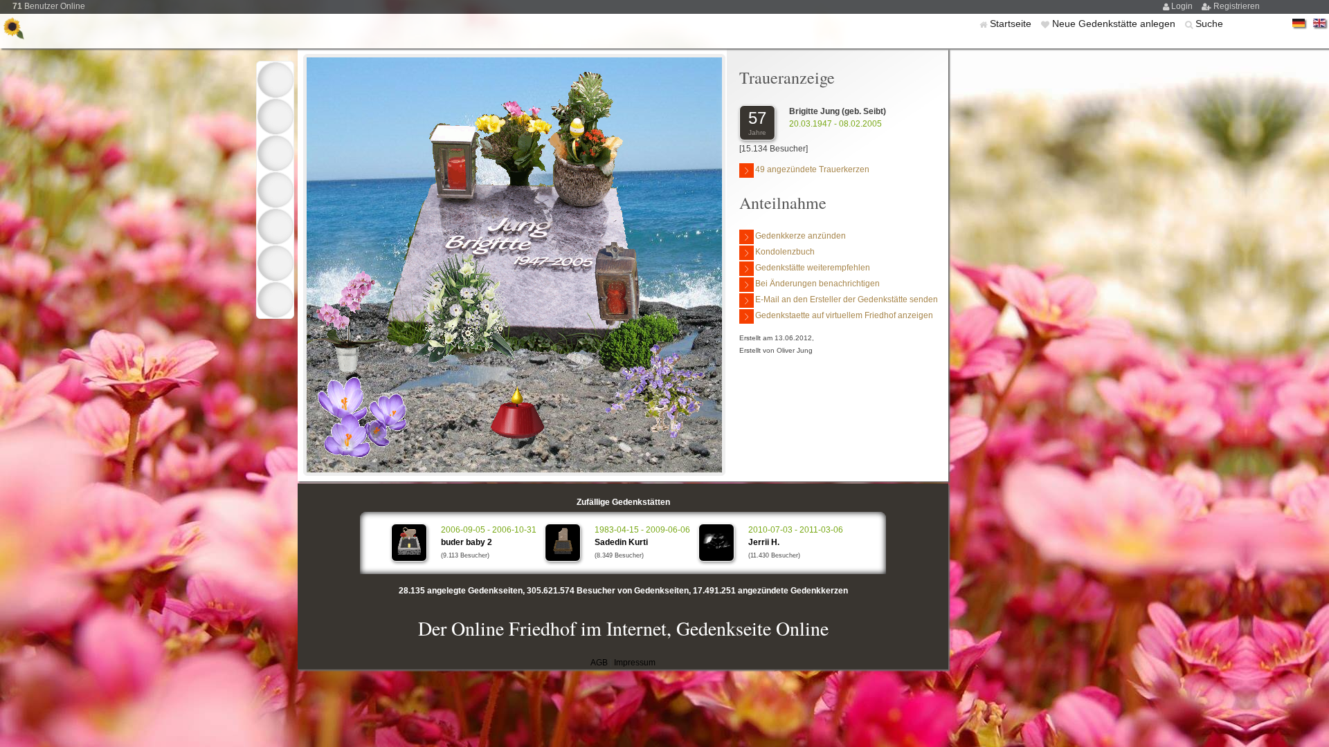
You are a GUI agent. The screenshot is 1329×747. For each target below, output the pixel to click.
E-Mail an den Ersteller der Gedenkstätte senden (846, 299)
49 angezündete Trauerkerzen (812, 169)
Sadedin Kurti (621, 542)
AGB (599, 662)
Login (1183, 6)
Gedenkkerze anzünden (800, 236)
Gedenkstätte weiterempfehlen (812, 268)
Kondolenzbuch (785, 252)
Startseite (1012, 23)
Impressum (635, 662)
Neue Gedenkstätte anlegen (1115, 23)
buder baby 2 (466, 542)
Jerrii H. (763, 542)
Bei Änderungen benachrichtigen (817, 283)
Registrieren (1236, 6)
